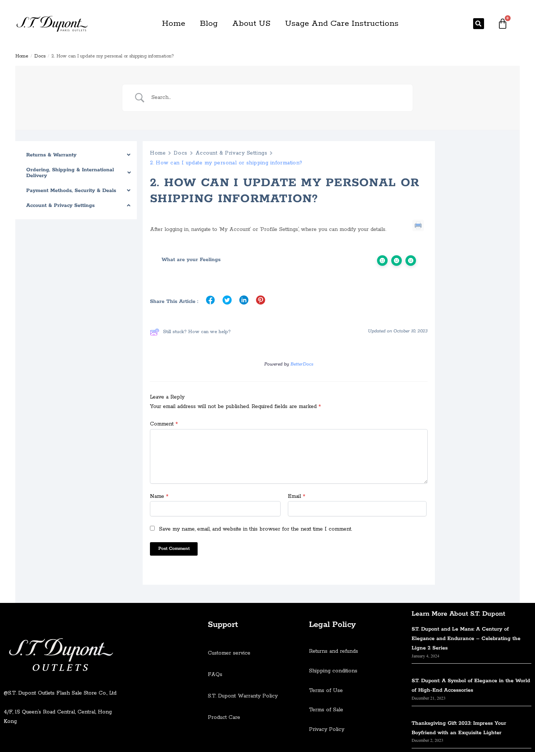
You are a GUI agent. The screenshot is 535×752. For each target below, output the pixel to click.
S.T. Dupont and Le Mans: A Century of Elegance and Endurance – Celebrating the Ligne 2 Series (466, 638)
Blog (209, 24)
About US (251, 24)
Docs (39, 56)
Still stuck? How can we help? (197, 332)
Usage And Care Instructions (342, 24)
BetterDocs (301, 364)
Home (173, 24)
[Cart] (502, 23)
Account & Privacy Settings (231, 153)
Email (296, 496)
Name (159, 496)
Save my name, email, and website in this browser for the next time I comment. (255, 529)
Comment (164, 424)
